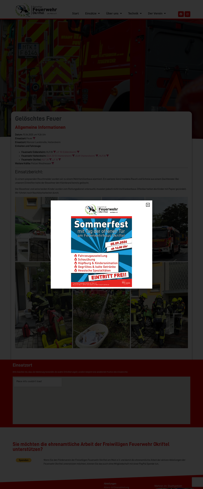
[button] (148, 205)
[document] (101, 244)
